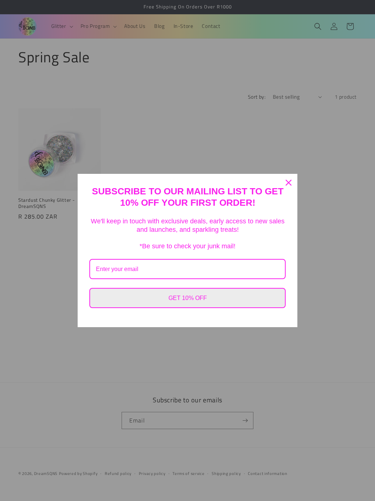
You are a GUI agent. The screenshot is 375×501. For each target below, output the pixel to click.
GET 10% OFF (187, 298)
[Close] (288, 182)
